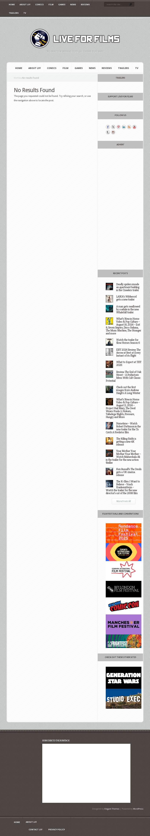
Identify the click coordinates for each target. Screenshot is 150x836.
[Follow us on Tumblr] (108, 132)
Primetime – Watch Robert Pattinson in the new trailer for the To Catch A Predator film (123, 427)
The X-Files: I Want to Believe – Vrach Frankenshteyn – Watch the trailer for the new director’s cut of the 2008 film (123, 487)
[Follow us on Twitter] (113, 127)
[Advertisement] (123, 209)
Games (61, 4)
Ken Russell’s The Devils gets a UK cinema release (128, 472)
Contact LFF (35, 829)
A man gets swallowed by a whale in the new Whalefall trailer (128, 309)
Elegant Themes (111, 809)
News (73, 4)
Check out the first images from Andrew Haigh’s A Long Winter (128, 390)
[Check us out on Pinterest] (118, 127)
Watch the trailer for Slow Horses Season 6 (128, 341)
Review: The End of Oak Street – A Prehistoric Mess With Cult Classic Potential (123, 376)
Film (51, 4)
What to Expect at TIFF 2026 (128, 363)
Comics (39, 4)
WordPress (138, 809)
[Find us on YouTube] (134, 127)
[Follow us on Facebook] (108, 127)
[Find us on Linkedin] (124, 127)
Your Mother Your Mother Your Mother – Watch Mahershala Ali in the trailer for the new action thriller (123, 457)
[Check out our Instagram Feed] (113, 132)
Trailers (14, 13)
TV (24, 13)
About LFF (25, 4)
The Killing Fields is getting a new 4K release (126, 441)
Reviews (85, 4)
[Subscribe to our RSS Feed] (129, 127)
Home (12, 4)
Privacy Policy (56, 829)
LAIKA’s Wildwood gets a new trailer (126, 298)
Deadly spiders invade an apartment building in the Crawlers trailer (127, 287)
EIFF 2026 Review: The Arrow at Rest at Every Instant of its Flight (128, 352)
